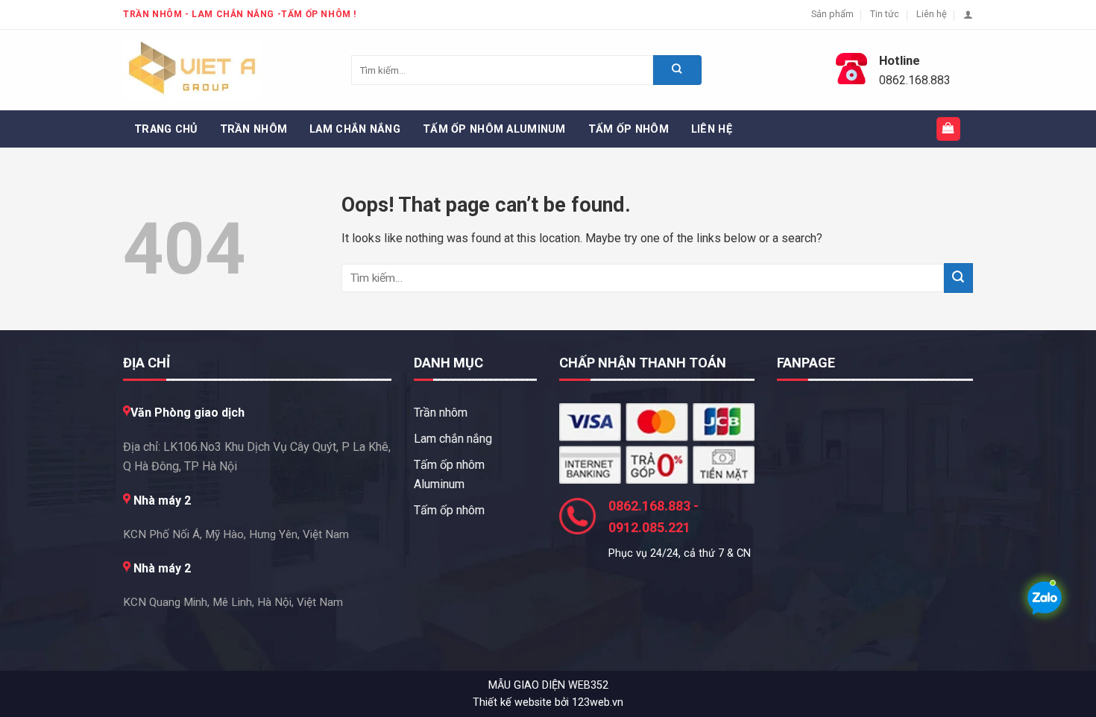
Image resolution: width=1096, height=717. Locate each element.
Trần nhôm (254, 129)
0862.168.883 (915, 80)
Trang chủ (166, 129)
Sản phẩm (832, 13)
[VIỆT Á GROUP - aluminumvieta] (197, 70)
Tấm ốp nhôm (628, 129)
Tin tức (884, 13)
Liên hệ (931, 13)
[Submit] (958, 277)
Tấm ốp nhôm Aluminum (494, 129)
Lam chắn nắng (354, 129)
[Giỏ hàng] (948, 129)
